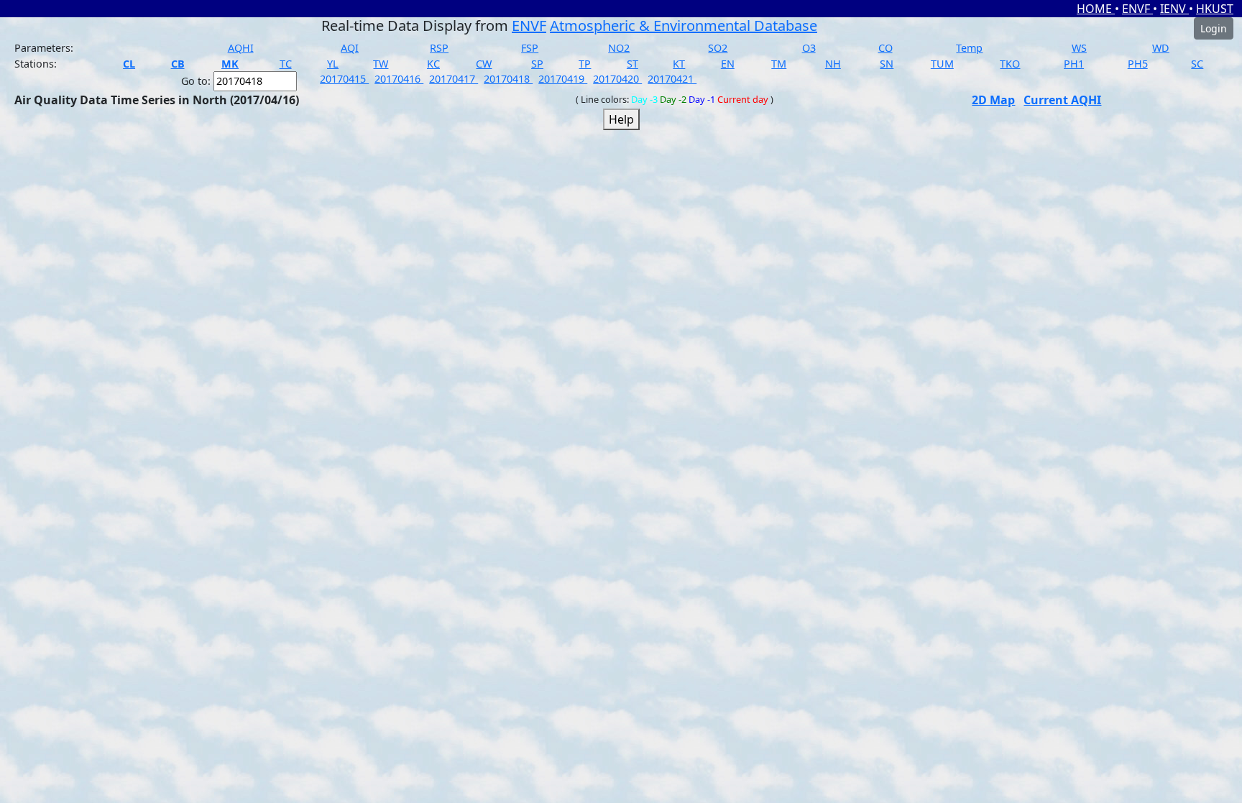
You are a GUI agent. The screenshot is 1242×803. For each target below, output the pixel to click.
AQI (350, 48)
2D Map (993, 100)
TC (286, 63)
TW (380, 63)
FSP (529, 48)
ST (632, 63)
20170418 (508, 79)
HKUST (1214, 9)
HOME (1096, 9)
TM (778, 63)
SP (537, 63)
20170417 (453, 79)
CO (885, 48)
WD (1160, 48)
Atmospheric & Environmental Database (683, 25)
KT (679, 63)
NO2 (619, 48)
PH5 (1138, 63)
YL (333, 63)
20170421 (672, 79)
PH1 (1074, 63)
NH (833, 63)
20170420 (617, 79)
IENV (1174, 9)
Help (621, 119)
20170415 (344, 79)
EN (728, 63)
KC (433, 63)
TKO (1010, 63)
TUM (942, 63)
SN (886, 63)
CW (484, 63)
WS (1079, 48)
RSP (439, 48)
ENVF (1137, 9)
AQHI (241, 48)
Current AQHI (1062, 100)
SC (1197, 63)
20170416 (398, 79)
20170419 (562, 79)
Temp (969, 48)
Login (1213, 28)
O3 (809, 48)
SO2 (717, 48)
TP (585, 63)
